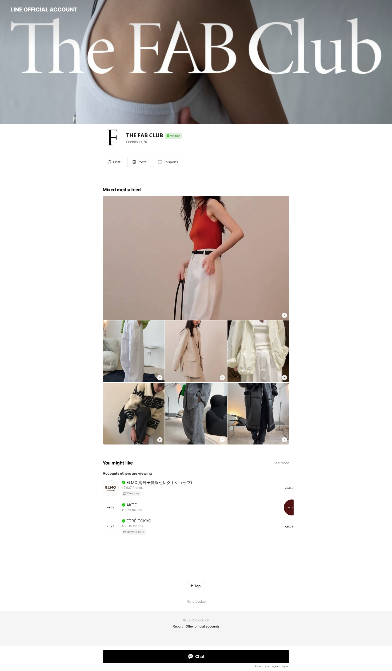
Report (178, 626)
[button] (139, 162)
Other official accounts (202, 626)
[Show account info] (173, 136)
